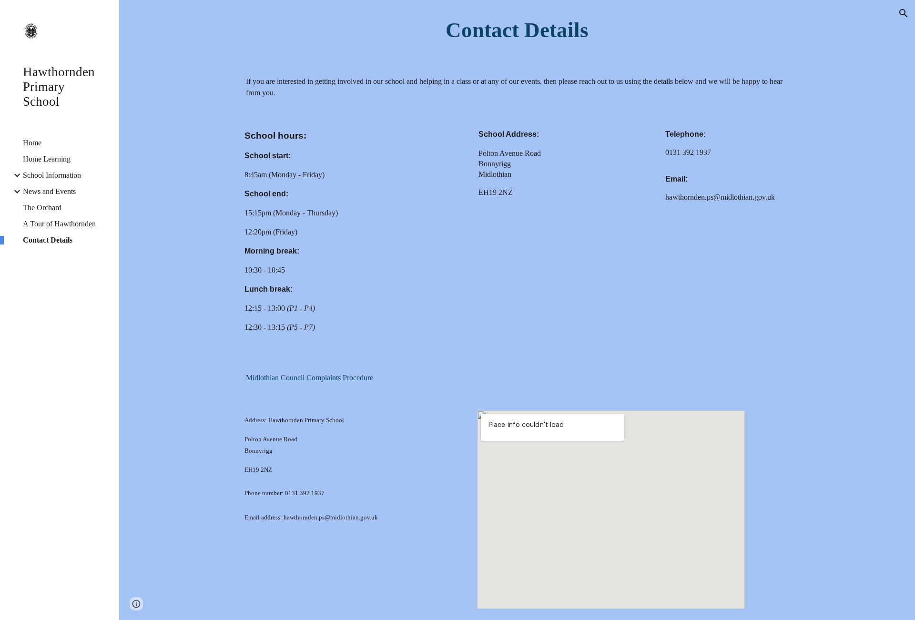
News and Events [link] (49, 191)
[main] (517, 30)
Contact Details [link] (47, 240)
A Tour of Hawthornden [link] (59, 224)
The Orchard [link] (42, 207)
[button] (903, 13)
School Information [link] (52, 175)
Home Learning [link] (47, 159)
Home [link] (32, 143)
